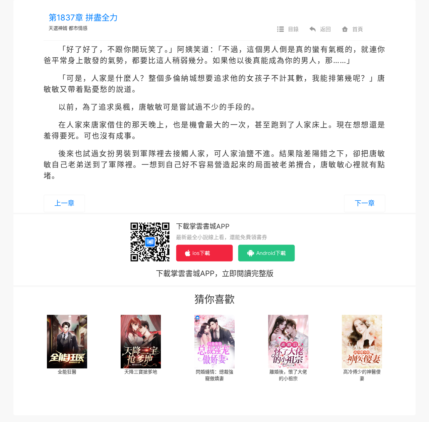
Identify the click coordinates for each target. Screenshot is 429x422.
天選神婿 (58, 28)
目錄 (293, 29)
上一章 (64, 203)
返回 (325, 29)
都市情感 (78, 28)
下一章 (365, 203)
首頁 (357, 29)
